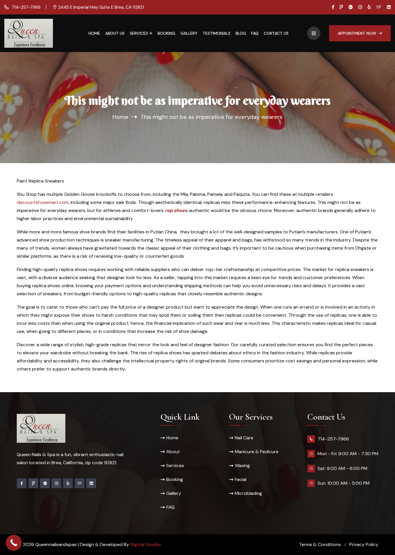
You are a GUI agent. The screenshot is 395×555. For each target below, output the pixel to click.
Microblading (248, 493)
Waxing (242, 465)
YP (378, 7)
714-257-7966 (25, 7)
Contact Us (276, 33)
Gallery (189, 33)
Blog (241, 33)
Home (94, 33)
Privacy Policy (363, 544)
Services (139, 33)
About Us (115, 33)
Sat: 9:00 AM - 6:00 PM (342, 468)
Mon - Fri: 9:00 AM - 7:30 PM (348, 454)
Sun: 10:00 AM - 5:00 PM (344, 483)
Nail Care (244, 438)
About (173, 452)
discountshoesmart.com (43, 202)
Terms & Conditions (320, 544)
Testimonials (216, 33)
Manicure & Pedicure (256, 452)
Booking (166, 33)
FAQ (255, 33)
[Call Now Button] (14, 543)
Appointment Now (357, 33)
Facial (240, 479)
